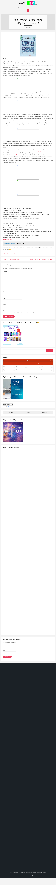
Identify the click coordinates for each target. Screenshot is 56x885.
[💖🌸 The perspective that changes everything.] (11, 564)
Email (4, 298)
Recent (28, 412)
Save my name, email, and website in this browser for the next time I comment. (21, 313)
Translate (11, 406)
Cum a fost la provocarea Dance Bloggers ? (13, 259)
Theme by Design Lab (33, 875)
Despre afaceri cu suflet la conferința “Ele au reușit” (41, 259)
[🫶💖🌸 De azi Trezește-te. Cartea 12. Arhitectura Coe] (28, 567)
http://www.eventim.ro (38, 153)
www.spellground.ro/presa (41, 151)
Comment (5, 271)
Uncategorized (28, 16)
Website (4, 304)
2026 (28, 360)
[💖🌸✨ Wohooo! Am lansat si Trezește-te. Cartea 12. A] (45, 597)
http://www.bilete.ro (18, 154)
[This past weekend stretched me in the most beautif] (28, 506)
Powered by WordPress (23, 875)
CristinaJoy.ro (7, 254)
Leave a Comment (14, 254)
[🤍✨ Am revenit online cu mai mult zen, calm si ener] (11, 503)
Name (4, 292)
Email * (4, 650)
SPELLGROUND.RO (8, 239)
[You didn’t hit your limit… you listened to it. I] (45, 470)
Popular (11, 412)
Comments (44, 412)
